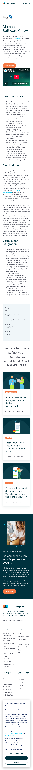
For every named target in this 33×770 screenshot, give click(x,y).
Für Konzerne (7, 689)
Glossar (20, 650)
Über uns (21, 677)
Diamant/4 (18, 38)
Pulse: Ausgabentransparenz (9, 648)
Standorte (21, 688)
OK (16, 758)
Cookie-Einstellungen (16, 753)
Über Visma (21, 680)
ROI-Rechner (22, 653)
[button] (29, 3)
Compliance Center (24, 647)
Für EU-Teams (7, 692)
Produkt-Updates (23, 644)
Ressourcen (23, 629)
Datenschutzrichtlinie (16, 733)
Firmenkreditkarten (9, 643)
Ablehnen (16, 762)
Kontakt (20, 685)
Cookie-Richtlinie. (10, 735)
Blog (19, 633)
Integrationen (7, 661)
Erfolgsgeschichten (24, 636)
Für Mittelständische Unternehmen (8, 684)
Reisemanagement (8, 653)
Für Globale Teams (9, 695)
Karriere (20, 683)
